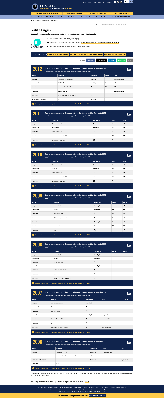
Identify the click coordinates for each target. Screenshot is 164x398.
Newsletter (101, 2)
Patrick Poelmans (62, 17)
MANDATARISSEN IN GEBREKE (74, 13)
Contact (109, 2)
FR (131, 1)
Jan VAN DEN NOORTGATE (122, 17)
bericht (87, 382)
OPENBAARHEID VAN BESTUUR (98, 13)
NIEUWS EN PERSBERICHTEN (121, 13)
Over (89, 2)
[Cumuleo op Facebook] (115, 2)
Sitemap (98, 387)
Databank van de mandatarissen (41, 20)
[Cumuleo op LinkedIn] (121, 2)
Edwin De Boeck (51, 17)
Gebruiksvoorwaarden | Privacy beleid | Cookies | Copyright (77, 387)
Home (84, 2)
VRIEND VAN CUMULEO (97, 396)
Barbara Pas (99, 17)
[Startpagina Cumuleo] (31, 20)
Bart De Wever (72, 17)
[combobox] (113, 24)
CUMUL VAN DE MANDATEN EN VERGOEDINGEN (47, 13)
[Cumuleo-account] (126, 1)
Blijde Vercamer (90, 17)
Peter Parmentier (109, 17)
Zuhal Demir (81, 17)
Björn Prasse (41, 17)
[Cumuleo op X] (118, 2)
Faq (95, 2)
